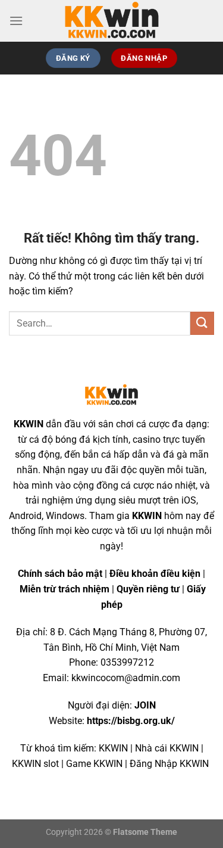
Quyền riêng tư (148, 589)
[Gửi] (202, 323)
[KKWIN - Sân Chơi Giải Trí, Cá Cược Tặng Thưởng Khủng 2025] (111, 21)
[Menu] (16, 20)
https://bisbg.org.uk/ (131, 720)
